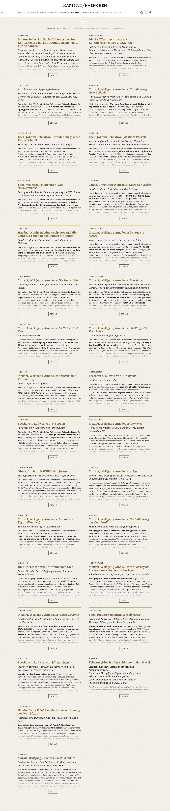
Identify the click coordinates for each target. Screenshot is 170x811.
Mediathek (53, 12)
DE (2, 13)
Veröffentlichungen (81, 12)
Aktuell (21, 12)
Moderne (79, 28)
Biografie (41, 12)
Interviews (64, 12)
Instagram (146, 12)
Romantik (68, 28)
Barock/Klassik (54, 28)
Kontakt (121, 12)
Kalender (31, 12)
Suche (141, 13)
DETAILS (53, 75)
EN (5, 13)
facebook (150, 12)
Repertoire (111, 12)
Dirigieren (90, 28)
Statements (117, 28)
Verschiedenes (103, 28)
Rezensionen (98, 12)
